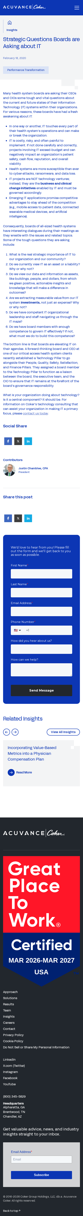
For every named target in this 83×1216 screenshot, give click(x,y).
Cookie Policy (13, 1041)
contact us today (35, 413)
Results (8, 1004)
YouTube (9, 1084)
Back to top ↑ (12, 1211)
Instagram (10, 1072)
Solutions (10, 998)
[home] (24, 7)
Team (7, 1010)
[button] (76, 7)
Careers (8, 1022)
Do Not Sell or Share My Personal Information (36, 1047)
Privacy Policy (13, 1035)
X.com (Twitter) (14, 1066)
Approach (10, 992)
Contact (9, 1029)
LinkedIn (9, 1059)
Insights (12, 30)
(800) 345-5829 (14, 1096)
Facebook (10, 1078)
